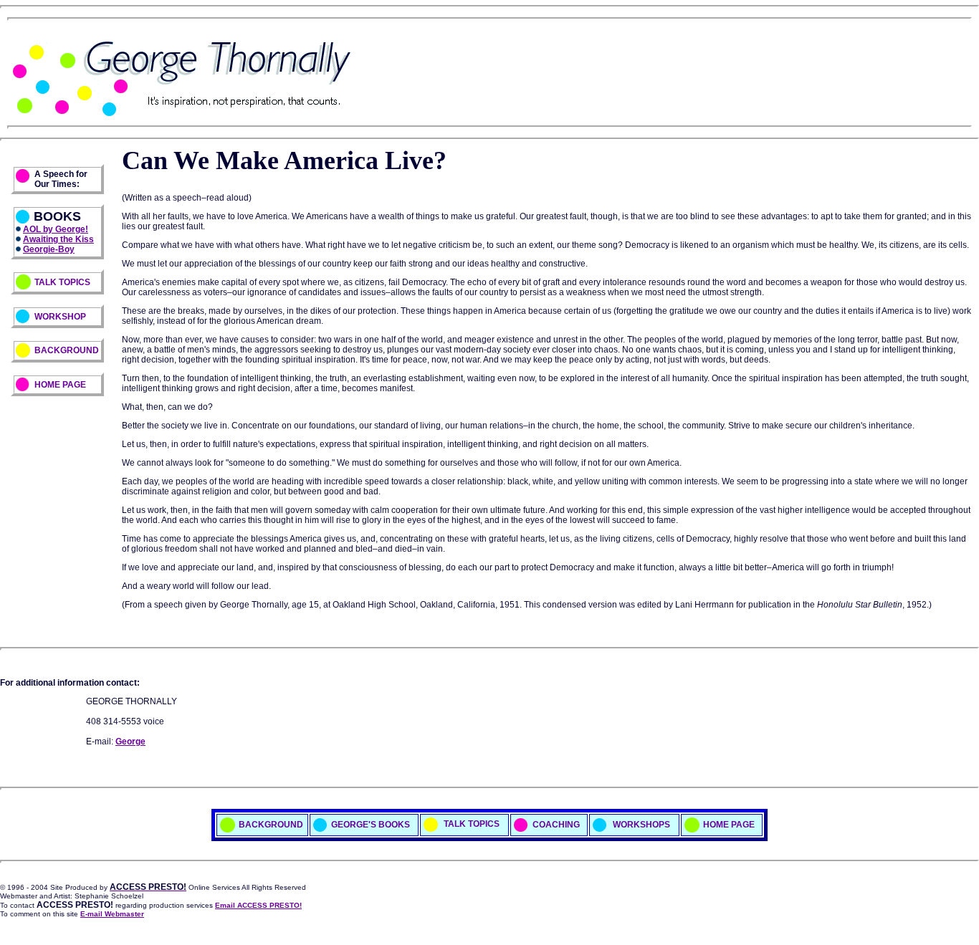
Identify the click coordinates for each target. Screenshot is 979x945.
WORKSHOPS (640, 824)
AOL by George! (55, 229)
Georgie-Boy (49, 249)
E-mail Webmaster (112, 914)
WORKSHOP (60, 317)
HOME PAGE (60, 385)
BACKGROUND (66, 350)
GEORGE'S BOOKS (370, 824)
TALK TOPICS (62, 282)
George (130, 742)
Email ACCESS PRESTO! (258, 905)
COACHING (556, 824)
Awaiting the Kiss (58, 239)
